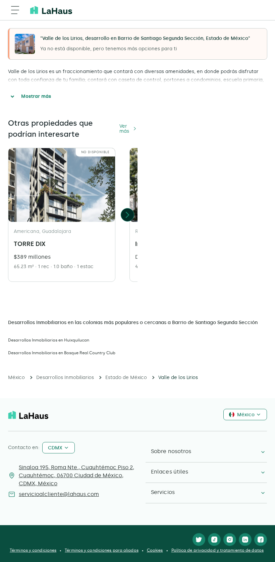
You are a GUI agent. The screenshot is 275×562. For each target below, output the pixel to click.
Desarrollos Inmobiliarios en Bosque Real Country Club (61, 353)
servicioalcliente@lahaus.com (59, 494)
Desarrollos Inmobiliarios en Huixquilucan (48, 340)
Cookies (155, 550)
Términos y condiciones (33, 550)
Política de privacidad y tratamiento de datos (217, 550)
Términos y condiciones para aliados (102, 550)
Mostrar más (36, 96)
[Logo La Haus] (51, 10)
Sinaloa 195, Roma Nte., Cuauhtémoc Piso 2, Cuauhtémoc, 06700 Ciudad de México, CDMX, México (76, 475)
